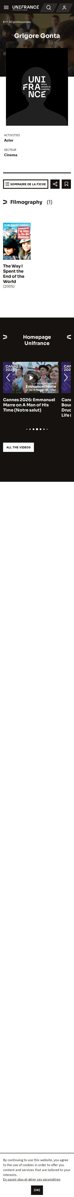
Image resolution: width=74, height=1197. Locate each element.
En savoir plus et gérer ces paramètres (31, 1179)
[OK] (37, 1190)
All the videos (18, 447)
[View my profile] (64, 7)
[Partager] (55, 184)
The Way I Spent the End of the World (13, 274)
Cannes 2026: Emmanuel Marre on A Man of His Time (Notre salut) (29, 405)
